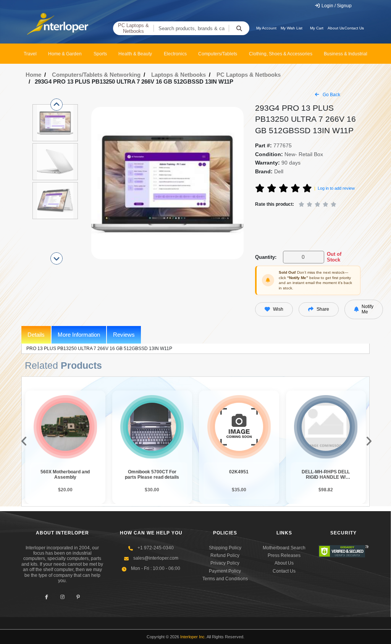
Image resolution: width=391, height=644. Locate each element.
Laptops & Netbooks (178, 74)
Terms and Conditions (225, 578)
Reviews (124, 334)
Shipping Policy (225, 547)
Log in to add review (336, 188)
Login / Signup (336, 5)
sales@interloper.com (155, 558)
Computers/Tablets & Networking (96, 74)
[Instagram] (62, 597)
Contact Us (354, 28)
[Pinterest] (78, 597)
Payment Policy (225, 571)
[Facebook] (46, 597)
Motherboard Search (284, 547)
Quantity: (265, 257)
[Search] (239, 28)
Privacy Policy (224, 563)
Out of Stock (334, 257)
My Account (266, 28)
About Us (336, 28)
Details (36, 334)
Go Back (331, 94)
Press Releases (284, 555)
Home (33, 74)
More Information (79, 334)
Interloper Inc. (193, 636)
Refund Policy (224, 555)
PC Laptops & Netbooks (133, 28)
